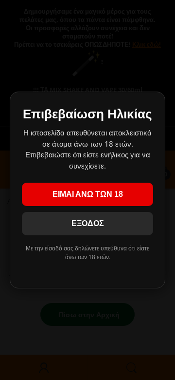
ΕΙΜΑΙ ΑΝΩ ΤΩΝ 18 (87, 194)
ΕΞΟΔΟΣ (87, 223)
